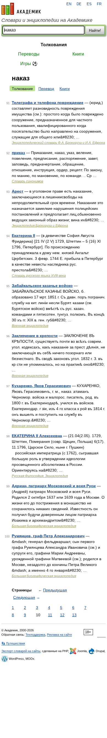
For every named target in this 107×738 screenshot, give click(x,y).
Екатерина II (23, 235)
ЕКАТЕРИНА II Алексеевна (37, 436)
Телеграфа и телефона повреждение (47, 102)
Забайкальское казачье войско (42, 285)
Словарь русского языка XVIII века (39, 276)
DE (79, 4)
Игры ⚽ (29, 63)
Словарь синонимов (27, 181)
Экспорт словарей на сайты (20, 651)
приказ (18, 152)
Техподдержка (35, 634)
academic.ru (21, 9)
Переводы (29, 54)
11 (50, 615)
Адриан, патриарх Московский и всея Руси (54, 486)
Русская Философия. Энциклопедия (40, 476)
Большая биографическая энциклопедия (44, 526)
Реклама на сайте (59, 634)
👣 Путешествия (13, 643)
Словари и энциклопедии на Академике (46, 20)
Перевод (46, 88)
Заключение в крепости (35, 335)
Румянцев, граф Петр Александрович (48, 536)
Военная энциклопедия (30, 326)
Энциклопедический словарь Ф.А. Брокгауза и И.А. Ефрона (58, 143)
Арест (17, 191)
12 (62, 615)
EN (68, 4)
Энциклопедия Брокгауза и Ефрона (40, 226)
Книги (78, 54)
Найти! (95, 30)
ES (89, 4)
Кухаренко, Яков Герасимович (41, 385)
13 (74, 615)
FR (99, 4)
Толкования (54, 44)
